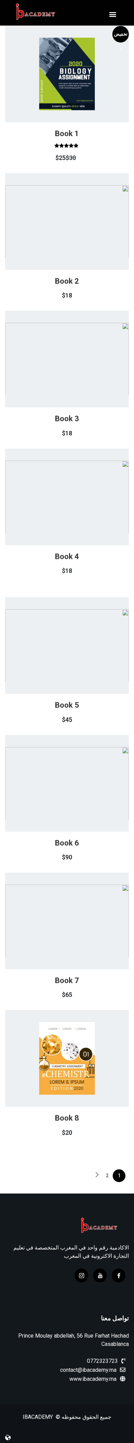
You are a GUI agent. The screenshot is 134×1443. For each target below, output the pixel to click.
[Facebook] (118, 1275)
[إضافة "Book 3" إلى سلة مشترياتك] (75, 375)
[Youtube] (100, 1275)
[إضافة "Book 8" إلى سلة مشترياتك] (75, 1074)
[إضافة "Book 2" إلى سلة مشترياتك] (75, 237)
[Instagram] (81, 1275)
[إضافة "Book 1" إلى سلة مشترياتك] (75, 93)
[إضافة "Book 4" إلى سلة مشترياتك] (75, 513)
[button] (112, 14)
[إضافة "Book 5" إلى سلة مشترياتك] (75, 661)
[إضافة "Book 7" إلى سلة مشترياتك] (75, 937)
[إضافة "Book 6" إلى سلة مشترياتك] (75, 799)
